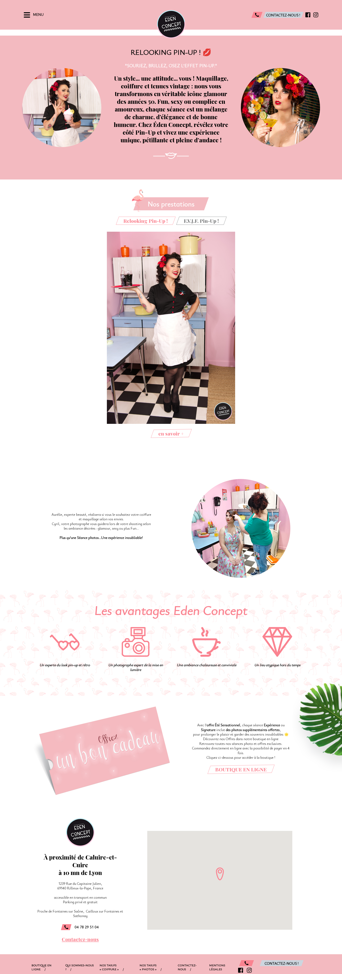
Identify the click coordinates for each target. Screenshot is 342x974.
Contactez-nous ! (282, 963)
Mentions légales (217, 967)
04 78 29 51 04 (87, 927)
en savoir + (171, 433)
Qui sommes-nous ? (79, 967)
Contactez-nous (80, 939)
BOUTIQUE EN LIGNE (241, 769)
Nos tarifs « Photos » (151, 967)
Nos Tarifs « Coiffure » (112, 967)
